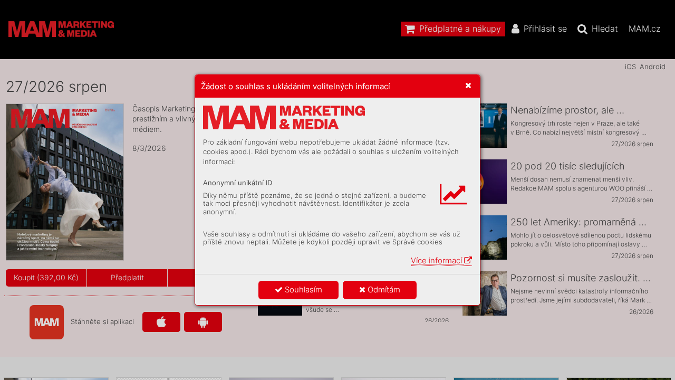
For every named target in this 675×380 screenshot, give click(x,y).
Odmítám (382, 289)
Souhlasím (302, 289)
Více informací (437, 260)
